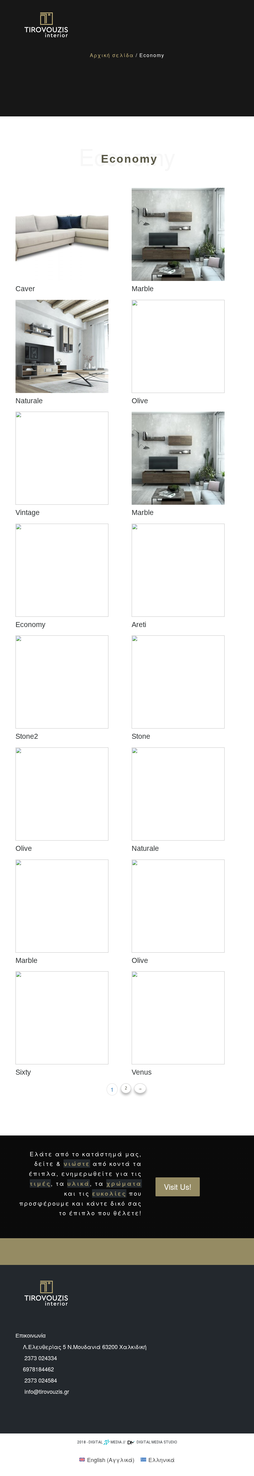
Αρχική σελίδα (112, 55)
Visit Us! (177, 1186)
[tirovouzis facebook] (19, 1416)
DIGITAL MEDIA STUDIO (156, 1442)
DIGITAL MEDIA (105, 1442)
